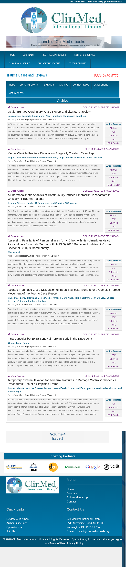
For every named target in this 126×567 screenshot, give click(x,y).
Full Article (113, 136)
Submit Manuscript (77, 497)
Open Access (14, 527)
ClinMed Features (113, 1)
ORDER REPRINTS (77, 63)
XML (114, 139)
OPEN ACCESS (16, 93)
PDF (114, 132)
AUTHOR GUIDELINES (84, 55)
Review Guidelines (17, 519)
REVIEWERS (48, 85)
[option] (14, 467)
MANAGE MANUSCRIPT (49, 63)
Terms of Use (57, 543)
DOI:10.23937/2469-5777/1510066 (101, 149)
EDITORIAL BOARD (29, 85)
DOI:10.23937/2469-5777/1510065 (101, 190)
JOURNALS (28, 55)
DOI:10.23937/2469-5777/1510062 (101, 334)
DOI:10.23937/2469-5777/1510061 (101, 376)
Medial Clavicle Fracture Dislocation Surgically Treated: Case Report (52, 153)
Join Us (10, 531)
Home (70, 489)
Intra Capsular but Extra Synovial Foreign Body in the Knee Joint (50, 338)
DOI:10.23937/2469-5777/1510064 (101, 236)
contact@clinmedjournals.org (93, 531)
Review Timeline (77, 1)
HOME (12, 55)
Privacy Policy (75, 543)
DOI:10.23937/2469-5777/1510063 (101, 285)
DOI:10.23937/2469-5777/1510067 (101, 107)
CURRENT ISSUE (81, 85)
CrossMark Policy (95, 1)
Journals (72, 493)
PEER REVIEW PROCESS (54, 55)
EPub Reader (113, 143)
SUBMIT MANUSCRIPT (19, 63)
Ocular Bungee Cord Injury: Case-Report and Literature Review (49, 111)
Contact (71, 501)
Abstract (113, 128)
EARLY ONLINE (101, 85)
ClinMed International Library (29, 539)
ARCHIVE (63, 85)
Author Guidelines (16, 523)
